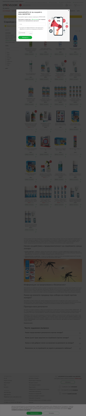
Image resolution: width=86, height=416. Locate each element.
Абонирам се (25, 37)
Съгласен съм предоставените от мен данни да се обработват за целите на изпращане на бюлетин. (31, 28)
